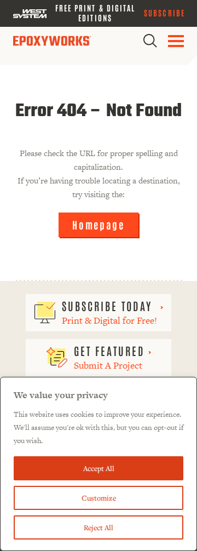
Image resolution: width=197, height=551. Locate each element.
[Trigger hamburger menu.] (176, 41)
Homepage (98, 224)
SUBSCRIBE (164, 13)
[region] (98, 464)
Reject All (98, 527)
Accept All (98, 468)
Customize (99, 498)
